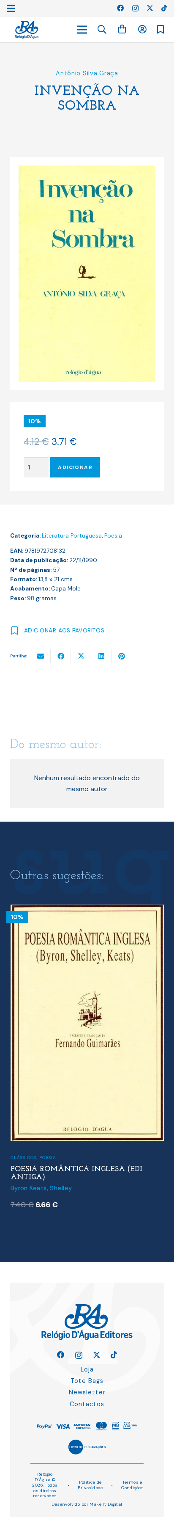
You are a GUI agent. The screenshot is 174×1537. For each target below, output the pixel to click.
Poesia (113, 535)
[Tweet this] (81, 656)
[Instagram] (135, 8)
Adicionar (75, 467)
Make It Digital (106, 1504)
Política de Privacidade (90, 1484)
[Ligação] (26, 29)
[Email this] (40, 656)
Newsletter (87, 1392)
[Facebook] (120, 8)
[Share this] (61, 656)
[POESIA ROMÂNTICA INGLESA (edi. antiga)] (87, 909)
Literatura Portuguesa (72, 535)
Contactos (87, 1404)
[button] (102, 29)
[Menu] (81, 29)
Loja (87, 1369)
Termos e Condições (132, 1484)
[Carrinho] (122, 29)
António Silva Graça (87, 73)
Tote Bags (87, 1381)
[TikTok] (164, 8)
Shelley (61, 1188)
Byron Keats (29, 1188)
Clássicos (23, 1157)
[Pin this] (121, 656)
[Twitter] (150, 8)
